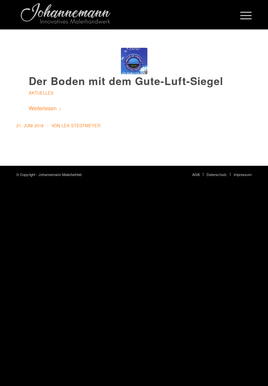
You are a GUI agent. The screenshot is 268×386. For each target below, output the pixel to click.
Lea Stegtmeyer (80, 125)
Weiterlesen (43, 108)
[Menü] (243, 14)
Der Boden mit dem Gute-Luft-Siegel (126, 80)
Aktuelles (41, 93)
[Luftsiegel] (134, 61)
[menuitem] (196, 174)
